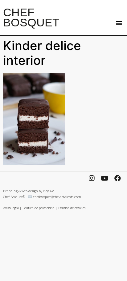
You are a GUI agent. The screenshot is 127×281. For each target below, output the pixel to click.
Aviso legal (11, 207)
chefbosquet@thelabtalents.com (57, 196)
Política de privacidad (39, 207)
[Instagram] (91, 178)
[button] (119, 23)
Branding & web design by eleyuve (28, 191)
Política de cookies (71, 207)
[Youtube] (104, 178)
